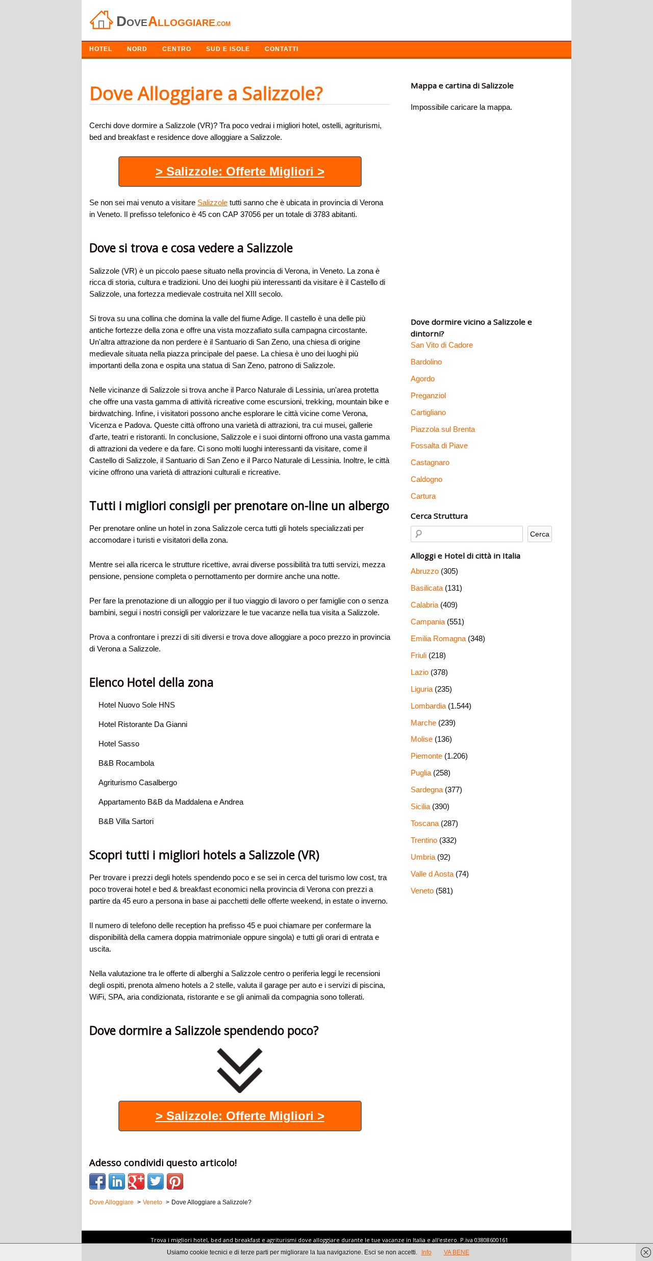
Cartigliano (428, 412)
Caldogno (426, 479)
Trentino (424, 840)
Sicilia (420, 806)
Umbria (423, 857)
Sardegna (427, 789)
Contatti (281, 49)
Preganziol (428, 395)
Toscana (425, 823)
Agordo (423, 378)
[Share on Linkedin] (117, 1181)
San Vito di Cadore (442, 345)
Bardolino (426, 361)
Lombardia (428, 705)
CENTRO (176, 49)
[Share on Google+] (136, 1181)
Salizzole (212, 202)
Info (426, 1252)
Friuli (418, 655)
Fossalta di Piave (439, 445)
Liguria (422, 689)
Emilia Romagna (438, 638)
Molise (422, 739)
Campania (428, 621)
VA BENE (456, 1252)
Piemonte (426, 755)
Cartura (423, 496)
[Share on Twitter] (155, 1181)
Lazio (420, 672)
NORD (137, 49)
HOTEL (100, 49)
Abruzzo (425, 571)
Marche (423, 722)
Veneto (422, 890)
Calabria (424, 604)
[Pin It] (175, 1181)
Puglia (421, 772)
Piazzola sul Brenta (443, 429)
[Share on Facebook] (97, 1181)
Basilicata (427, 588)
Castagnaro (430, 462)
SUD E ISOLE (228, 49)
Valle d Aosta (432, 873)
